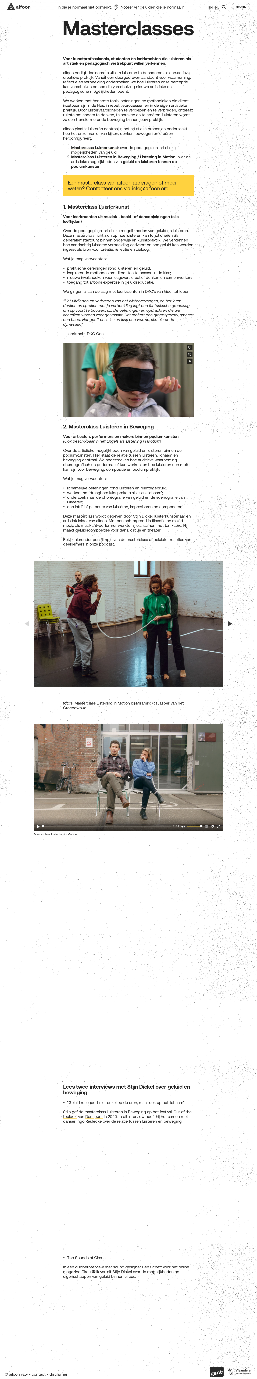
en (210, 7)
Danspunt (94, 1116)
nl (217, 7)
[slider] (107, 826)
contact (39, 1374)
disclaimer (58, 1374)
